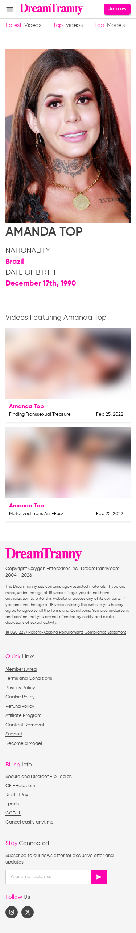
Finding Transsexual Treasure (40, 414)
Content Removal (24, 725)
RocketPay (16, 795)
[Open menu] (9, 9)
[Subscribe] (99, 877)
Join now (117, 9)
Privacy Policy (20, 688)
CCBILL (13, 813)
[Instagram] (11, 912)
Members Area (21, 669)
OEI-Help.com (20, 786)
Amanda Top (26, 407)
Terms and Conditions (28, 678)
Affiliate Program (23, 715)
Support (13, 734)
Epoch (12, 804)
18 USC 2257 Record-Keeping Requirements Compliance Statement (65, 632)
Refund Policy (19, 706)
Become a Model (23, 743)
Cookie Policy (20, 697)
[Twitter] (27, 912)
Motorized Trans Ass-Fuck (36, 513)
